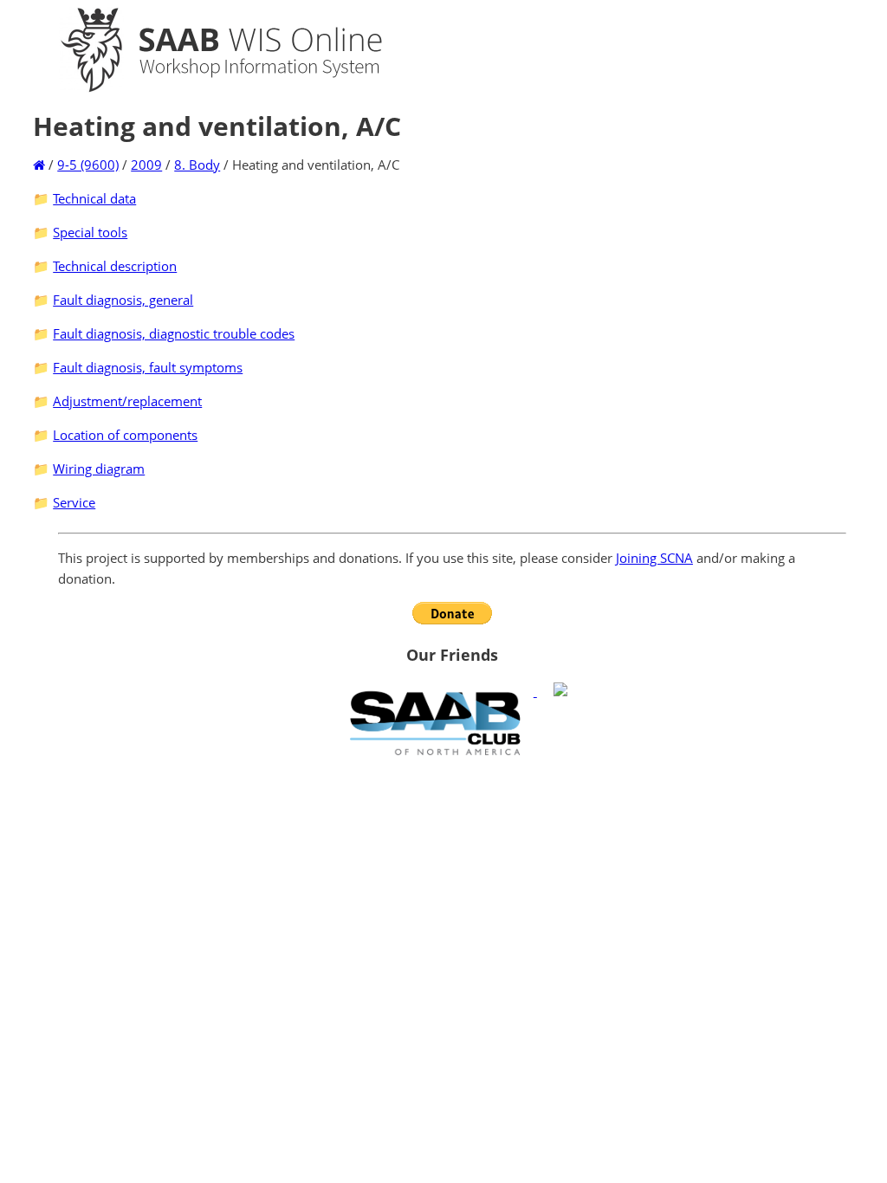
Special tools (90, 232)
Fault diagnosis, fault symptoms (148, 367)
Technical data (94, 198)
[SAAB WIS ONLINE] (206, 88)
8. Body (197, 164)
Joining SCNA (654, 557)
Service (74, 502)
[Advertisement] (452, 888)
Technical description (115, 266)
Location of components (125, 434)
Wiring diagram (99, 468)
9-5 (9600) (88, 164)
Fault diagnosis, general (123, 299)
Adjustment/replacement (127, 401)
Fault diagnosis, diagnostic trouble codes (174, 333)
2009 (146, 164)
